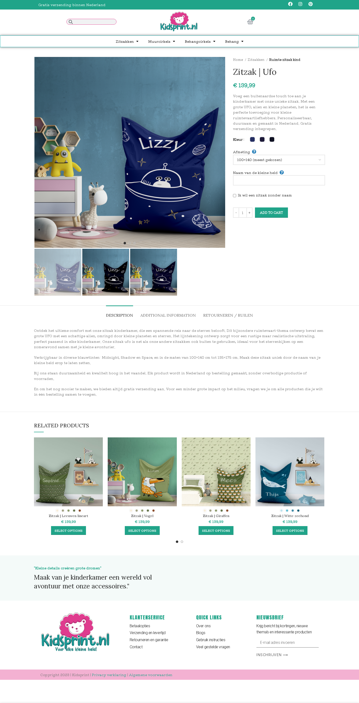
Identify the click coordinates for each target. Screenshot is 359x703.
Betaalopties (140, 626)
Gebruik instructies (210, 640)
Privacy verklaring (109, 674)
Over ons (203, 626)
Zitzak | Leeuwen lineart (68, 516)
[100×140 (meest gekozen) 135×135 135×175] (279, 160)
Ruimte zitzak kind (284, 59)
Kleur (238, 139)
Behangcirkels (198, 41)
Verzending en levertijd (148, 632)
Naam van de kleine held (255, 172)
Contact (136, 647)
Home (238, 59)
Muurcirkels (159, 41)
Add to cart (271, 212)
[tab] (119, 312)
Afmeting (241, 151)
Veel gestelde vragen (213, 647)
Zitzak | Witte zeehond (290, 516)
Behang (232, 41)
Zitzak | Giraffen (216, 516)
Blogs (200, 632)
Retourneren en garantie (149, 640)
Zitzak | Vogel (142, 516)
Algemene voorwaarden (150, 674)
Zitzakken (125, 41)
